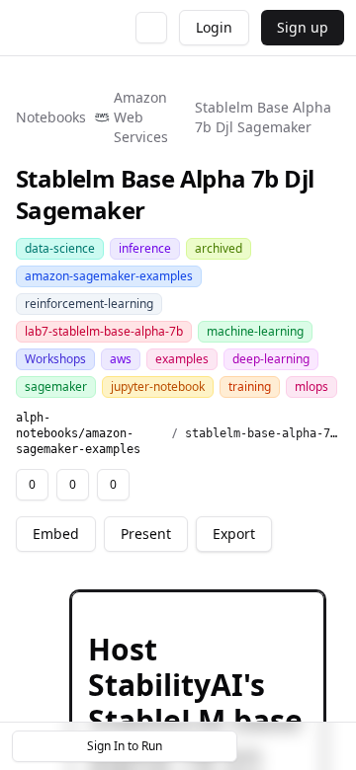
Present (146, 533)
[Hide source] (238, 610)
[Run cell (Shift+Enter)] (207, 610)
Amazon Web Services (141, 117)
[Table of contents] (295, 746)
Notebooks (51, 117)
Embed (56, 533)
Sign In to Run (124, 745)
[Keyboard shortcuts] (328, 746)
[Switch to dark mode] (151, 27)
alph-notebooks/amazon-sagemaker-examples (78, 433)
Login (214, 27)
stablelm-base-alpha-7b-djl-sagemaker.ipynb (262, 433)
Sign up (302, 27)
